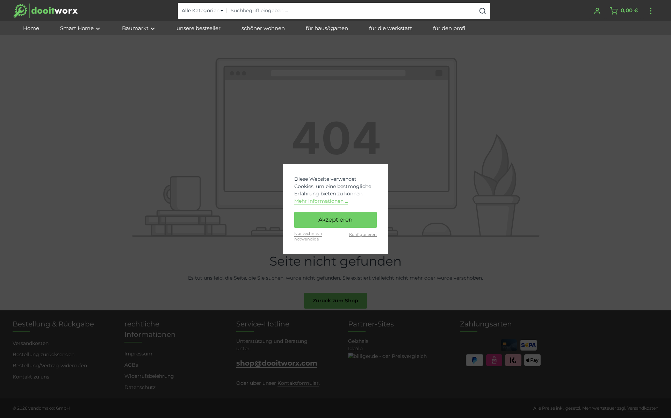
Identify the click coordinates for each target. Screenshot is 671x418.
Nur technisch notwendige (308, 236)
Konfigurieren (363, 234)
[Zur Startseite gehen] (46, 10)
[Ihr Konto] (597, 11)
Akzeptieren (335, 219)
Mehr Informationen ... (321, 201)
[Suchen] (482, 11)
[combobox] (350, 11)
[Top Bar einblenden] (650, 11)
